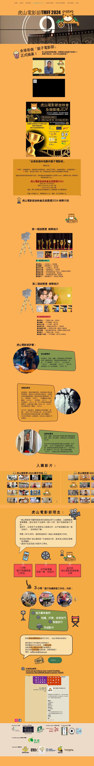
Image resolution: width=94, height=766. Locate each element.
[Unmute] (37, 95)
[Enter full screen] (63, 95)
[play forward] (76, 599)
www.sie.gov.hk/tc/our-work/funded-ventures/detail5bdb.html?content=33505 (44, 672)
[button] (63, 74)
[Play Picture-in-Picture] (60, 95)
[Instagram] (16, 720)
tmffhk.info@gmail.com (38, 652)
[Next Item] (69, 241)
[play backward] (20, 599)
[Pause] (35, 95)
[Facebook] (19, 720)
